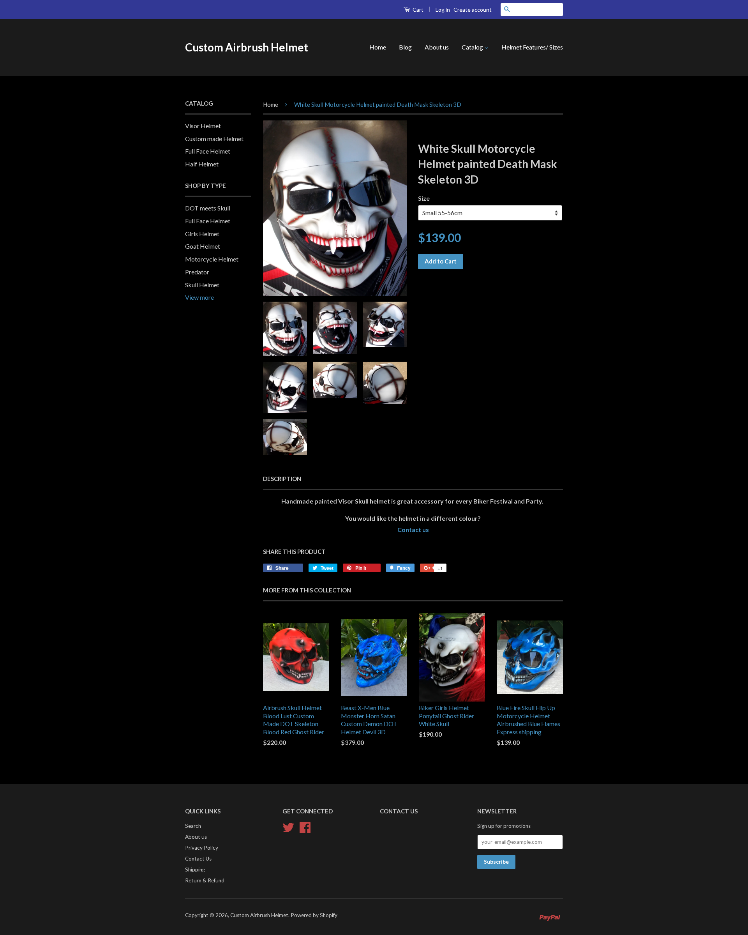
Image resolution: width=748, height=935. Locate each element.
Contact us (413, 529)
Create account (472, 9)
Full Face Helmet (207, 151)
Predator (197, 272)
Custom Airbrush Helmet (246, 47)
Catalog (473, 47)
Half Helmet (202, 164)
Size (424, 198)
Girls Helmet (202, 233)
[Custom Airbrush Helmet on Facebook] (305, 827)
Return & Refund (204, 880)
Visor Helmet (203, 125)
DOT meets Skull (207, 208)
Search (193, 826)
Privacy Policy (201, 848)
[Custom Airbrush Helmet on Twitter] (288, 827)
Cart (417, 9)
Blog (405, 47)
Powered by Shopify (314, 915)
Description (282, 478)
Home (377, 47)
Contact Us (198, 858)
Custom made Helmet (214, 138)
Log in (443, 9)
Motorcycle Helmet (211, 259)
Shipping (195, 869)
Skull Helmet (202, 284)
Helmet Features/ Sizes (532, 47)
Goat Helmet (202, 246)
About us (437, 47)
